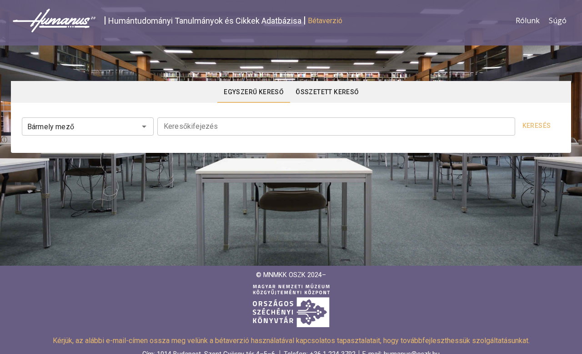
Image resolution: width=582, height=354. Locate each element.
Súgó (558, 20)
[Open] (144, 126)
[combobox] (88, 125)
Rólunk (528, 20)
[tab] (253, 92)
